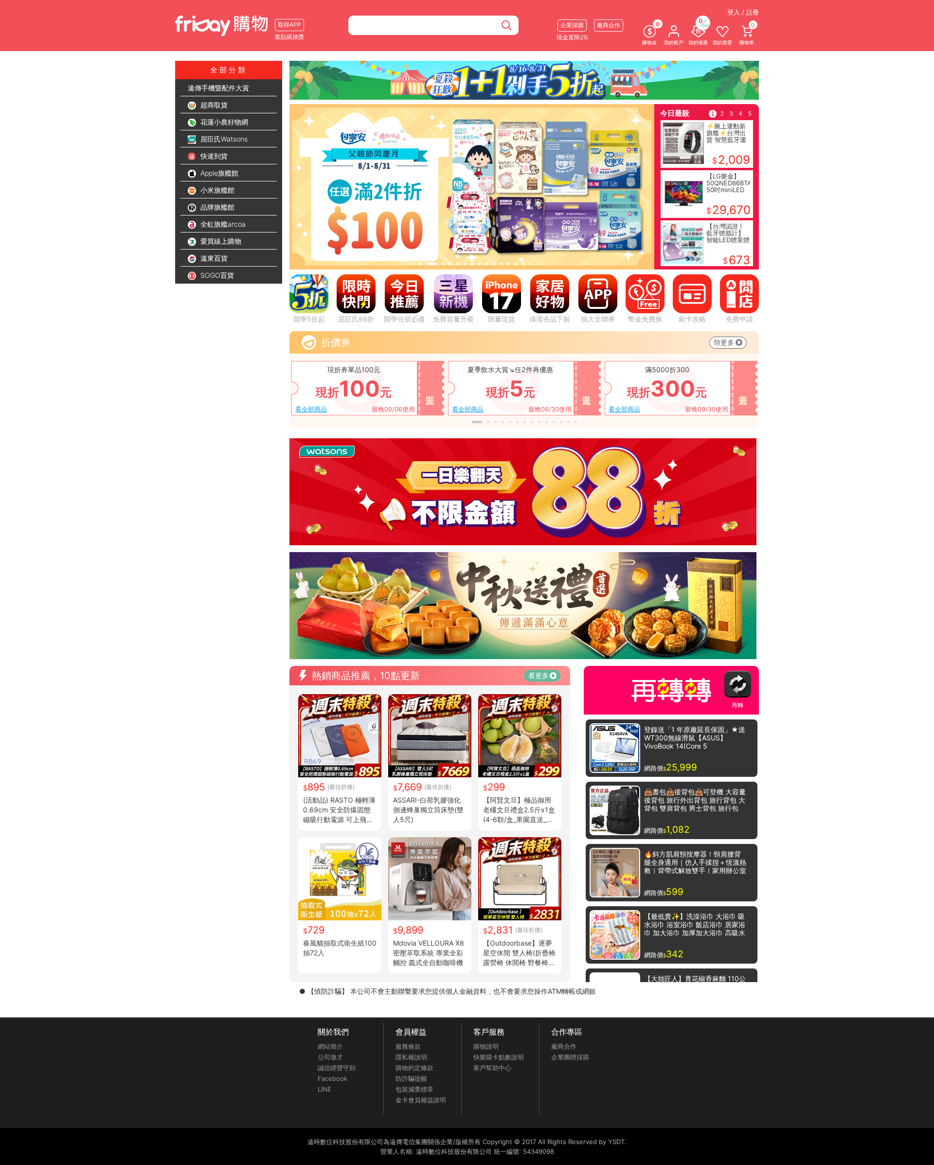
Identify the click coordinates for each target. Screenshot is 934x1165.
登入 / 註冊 (743, 12)
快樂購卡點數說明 (498, 1057)
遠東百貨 (213, 258)
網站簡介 (330, 1046)
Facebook (332, 1078)
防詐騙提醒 (411, 1078)
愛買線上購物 (219, 241)
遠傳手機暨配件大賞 (218, 88)
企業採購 (572, 25)
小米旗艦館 (216, 190)
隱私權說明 (411, 1057)
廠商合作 (563, 1046)
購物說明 (486, 1046)
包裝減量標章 (414, 1089)
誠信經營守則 (337, 1068)
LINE (324, 1089)
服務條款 (408, 1046)
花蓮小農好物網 (223, 122)
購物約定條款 (414, 1068)
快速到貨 (213, 156)
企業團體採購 (570, 1057)
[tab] (413, 264)
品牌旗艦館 (216, 207)
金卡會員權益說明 (420, 1100)
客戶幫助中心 (492, 1068)
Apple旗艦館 (218, 173)
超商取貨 (213, 105)
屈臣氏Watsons (223, 139)
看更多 (538, 675)
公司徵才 (330, 1057)
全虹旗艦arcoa (222, 224)
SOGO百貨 (216, 275)
